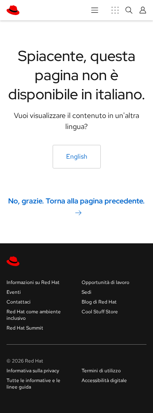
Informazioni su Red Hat (33, 282)
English (76, 156)
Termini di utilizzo (101, 370)
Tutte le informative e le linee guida (33, 383)
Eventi (14, 292)
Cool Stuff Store (100, 311)
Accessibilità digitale (104, 380)
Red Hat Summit (25, 328)
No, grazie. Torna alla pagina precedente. (76, 200)
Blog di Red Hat (99, 302)
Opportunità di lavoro (105, 282)
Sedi (86, 292)
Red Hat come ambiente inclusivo (34, 314)
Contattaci (19, 302)
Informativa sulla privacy (33, 370)
